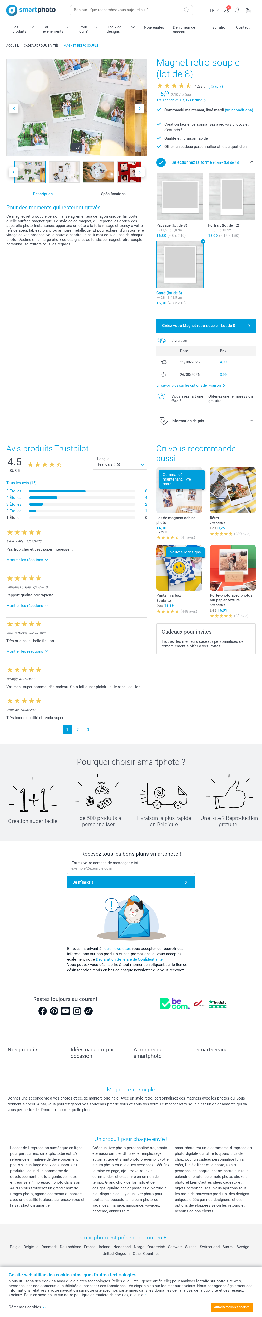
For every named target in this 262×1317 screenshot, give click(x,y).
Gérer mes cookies (25, 1307)
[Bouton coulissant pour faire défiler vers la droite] (139, 108)
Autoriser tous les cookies (231, 1307)
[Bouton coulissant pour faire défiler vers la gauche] (13, 108)
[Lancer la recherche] (187, 10)
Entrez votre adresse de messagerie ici (105, 863)
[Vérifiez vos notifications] (237, 9)
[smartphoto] (31, 10)
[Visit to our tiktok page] (88, 1011)
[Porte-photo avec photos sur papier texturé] (233, 568)
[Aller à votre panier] (248, 9)
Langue (103, 458)
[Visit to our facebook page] (42, 1011)
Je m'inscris (83, 882)
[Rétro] (233, 490)
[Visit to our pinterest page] (54, 1011)
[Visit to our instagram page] (77, 1011)
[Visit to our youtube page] (65, 1011)
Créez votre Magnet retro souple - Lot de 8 (198, 325)
